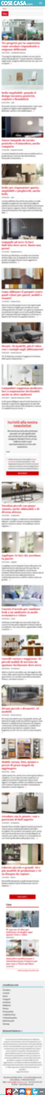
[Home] (17, 3)
